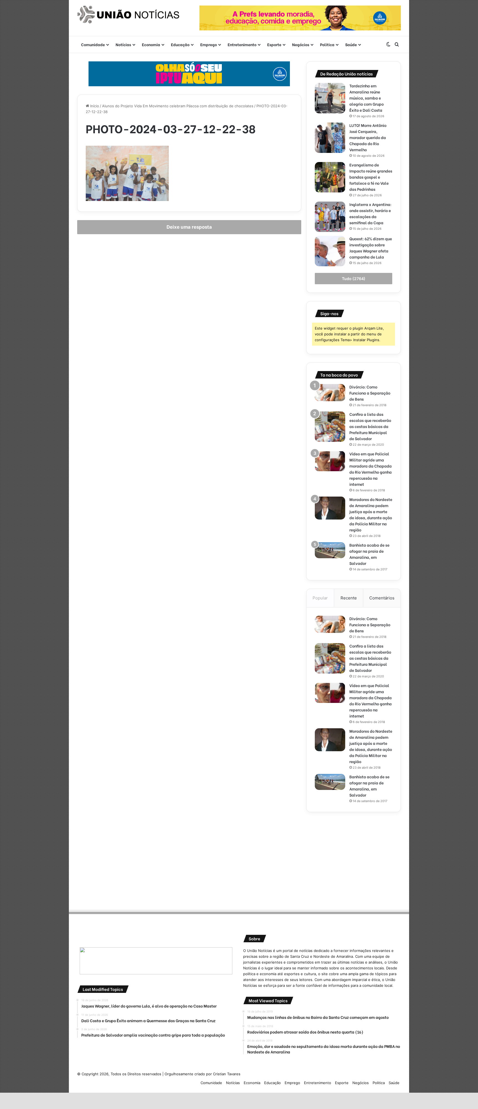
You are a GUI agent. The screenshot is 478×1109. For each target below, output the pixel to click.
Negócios (300, 44)
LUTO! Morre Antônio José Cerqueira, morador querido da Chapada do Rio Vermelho (367, 137)
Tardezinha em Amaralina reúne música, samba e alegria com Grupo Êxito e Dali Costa (366, 98)
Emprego (208, 44)
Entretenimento (242, 44)
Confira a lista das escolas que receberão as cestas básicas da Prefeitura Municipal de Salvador (370, 426)
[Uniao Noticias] (128, 15)
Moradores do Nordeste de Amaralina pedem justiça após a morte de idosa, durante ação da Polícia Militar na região (370, 514)
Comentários (381, 598)
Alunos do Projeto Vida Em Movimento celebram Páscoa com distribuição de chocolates (177, 106)
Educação (180, 44)
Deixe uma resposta (189, 227)
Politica (327, 44)
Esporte (274, 44)
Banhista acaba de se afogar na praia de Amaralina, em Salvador (369, 554)
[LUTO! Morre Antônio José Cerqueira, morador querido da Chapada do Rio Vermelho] (330, 137)
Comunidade (93, 44)
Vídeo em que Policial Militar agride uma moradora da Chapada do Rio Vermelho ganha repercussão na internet (370, 469)
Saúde (351, 44)
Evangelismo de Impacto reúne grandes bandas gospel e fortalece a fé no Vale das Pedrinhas (370, 177)
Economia (151, 44)
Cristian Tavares (226, 1074)
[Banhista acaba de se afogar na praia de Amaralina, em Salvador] (330, 550)
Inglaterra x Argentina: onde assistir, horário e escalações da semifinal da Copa (370, 213)
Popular (320, 598)
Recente (349, 598)
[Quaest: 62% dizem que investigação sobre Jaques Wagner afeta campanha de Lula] (330, 251)
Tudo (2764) (353, 278)
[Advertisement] (353, 859)
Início (94, 106)
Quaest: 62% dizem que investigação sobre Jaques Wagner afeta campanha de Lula (370, 248)
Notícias (123, 44)
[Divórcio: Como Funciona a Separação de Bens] (330, 392)
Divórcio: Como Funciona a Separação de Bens (369, 393)
